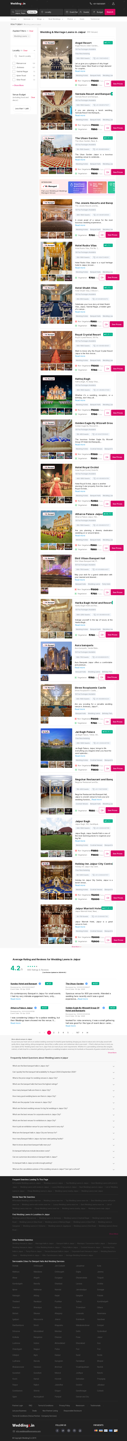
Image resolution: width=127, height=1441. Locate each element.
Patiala (100, 1295)
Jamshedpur (81, 1289)
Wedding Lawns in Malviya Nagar (57, 1222)
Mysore (58, 1307)
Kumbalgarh (17, 1283)
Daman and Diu (82, 1397)
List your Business (19, 1411)
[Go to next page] (83, 1033)
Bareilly (37, 1283)
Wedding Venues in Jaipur (22, 1243)
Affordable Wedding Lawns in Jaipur (26, 1183)
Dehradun (80, 1379)
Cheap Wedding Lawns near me (46, 1208)
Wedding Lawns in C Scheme (34, 1226)
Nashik (100, 1367)
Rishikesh (80, 1319)
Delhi (78, 1331)
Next (69, 56)
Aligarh (37, 1278)
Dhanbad (58, 1283)
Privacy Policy (64, 1406)
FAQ (30, 1406)
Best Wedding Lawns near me (92, 1205)
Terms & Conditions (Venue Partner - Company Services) (34, 1416)
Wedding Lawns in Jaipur (53, 1183)
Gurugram (59, 1361)
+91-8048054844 (102, 149)
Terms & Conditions (45, 1406)
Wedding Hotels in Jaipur (29, 1255)
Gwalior (79, 1385)
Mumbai (58, 1331)
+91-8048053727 (102, 525)
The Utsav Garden (75, 983)
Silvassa (16, 1331)
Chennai (58, 1337)
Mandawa (38, 1272)
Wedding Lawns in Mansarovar (24, 1218)
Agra (36, 1355)
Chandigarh (17, 1349)
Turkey (79, 1301)
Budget (100, 12)
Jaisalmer (80, 1266)
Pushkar (58, 1301)
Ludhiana (16, 1361)
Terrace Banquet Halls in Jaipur (57, 1251)
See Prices (118, 84)
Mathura (15, 1272)
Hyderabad (102, 1331)
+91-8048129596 (102, 215)
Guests (86, 12)
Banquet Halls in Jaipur (65, 1243)
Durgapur (59, 1278)
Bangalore (38, 1337)
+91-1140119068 (101, 789)
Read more (80, 71)
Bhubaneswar (18, 1367)
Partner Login (17, 1406)
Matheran (38, 1289)
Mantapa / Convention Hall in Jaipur (91, 1243)
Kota (99, 1266)
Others (100, 1307)
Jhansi (57, 1319)
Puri (77, 1349)
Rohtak (15, 1266)
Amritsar (58, 1367)
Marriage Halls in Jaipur (44, 1243)
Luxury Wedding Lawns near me (65, 1205)
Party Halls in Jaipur (70, 1247)
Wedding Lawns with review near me (36, 1205)
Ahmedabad (60, 1343)
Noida (99, 1355)
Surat (78, 1355)
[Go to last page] (87, 1033)
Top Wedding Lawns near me (77, 1201)
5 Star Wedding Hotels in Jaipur (47, 1247)
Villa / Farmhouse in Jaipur (52, 1255)
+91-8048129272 (101, 299)
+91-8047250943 (101, 434)
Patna (57, 1349)
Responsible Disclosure (73, 1411)
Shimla (36, 1391)
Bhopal (100, 1361)
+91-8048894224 (102, 699)
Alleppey (58, 1313)
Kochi (14, 1379)
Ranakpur (38, 1301)
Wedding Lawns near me (53, 1201)
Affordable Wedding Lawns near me (26, 1201)
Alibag (36, 1295)
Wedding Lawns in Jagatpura (59, 1226)
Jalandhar (59, 1385)
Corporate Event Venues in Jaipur (85, 1251)
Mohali (15, 1313)
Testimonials (95, 1406)
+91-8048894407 (102, 569)
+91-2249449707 (101, 875)
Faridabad (80, 1361)
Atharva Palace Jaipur (22, 1008)
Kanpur (58, 1355)
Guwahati (16, 1373)
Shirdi (36, 1325)
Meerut (58, 1373)
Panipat (58, 1397)
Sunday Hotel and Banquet (24, 983)
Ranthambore (18, 1325)
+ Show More (18, 85)
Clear (31, 31)
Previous (44, 56)
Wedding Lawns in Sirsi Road (85, 1226)
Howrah (58, 1379)
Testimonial (94, 19)
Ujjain (14, 1397)
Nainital (58, 1289)
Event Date (73, 12)
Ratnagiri (16, 1295)
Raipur (15, 1385)
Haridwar (101, 1319)
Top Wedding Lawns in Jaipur (77, 1183)
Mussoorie (38, 1319)
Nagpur (37, 1349)
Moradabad (38, 1331)
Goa (98, 1343)
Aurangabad (39, 1397)
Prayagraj (101, 1379)
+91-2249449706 (102, 743)
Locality (48, 12)
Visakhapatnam (82, 1367)
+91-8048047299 (103, 390)
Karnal (36, 1379)
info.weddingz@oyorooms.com (28, 1431)
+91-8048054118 (102, 478)
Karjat (57, 1295)
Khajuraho (59, 1325)
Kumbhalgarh (102, 1301)
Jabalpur (101, 1385)
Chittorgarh (38, 1266)
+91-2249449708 (102, 828)
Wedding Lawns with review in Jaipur (34, 1187)
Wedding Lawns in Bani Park (84, 1222)
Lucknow (16, 1343)
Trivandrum (80, 1307)
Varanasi (37, 1367)
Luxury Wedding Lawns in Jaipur (64, 1187)
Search (110, 12)
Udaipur (15, 1355)
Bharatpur (38, 1307)
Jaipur (99, 1337)
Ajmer (14, 1289)
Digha (78, 1272)
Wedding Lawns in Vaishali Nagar (76, 1218)
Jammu (100, 1272)
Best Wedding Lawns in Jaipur (91, 1187)
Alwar (14, 1278)
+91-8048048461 (102, 346)
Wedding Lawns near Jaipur (92, 1191)
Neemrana (101, 1313)
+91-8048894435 (103, 615)
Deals (82, 19)
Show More (112, 1052)
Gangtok (79, 1295)
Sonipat (100, 1325)
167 (77, 1033)
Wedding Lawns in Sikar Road (30, 1222)
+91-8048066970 (102, 657)
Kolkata (15, 1337)
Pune (78, 1337)
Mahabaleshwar (83, 1325)
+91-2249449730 (101, 916)
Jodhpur (79, 1373)
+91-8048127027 (102, 105)
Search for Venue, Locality (21, 11)
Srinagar (100, 1289)
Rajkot (36, 1385)
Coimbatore (17, 1391)
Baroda (37, 1361)
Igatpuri (15, 1319)
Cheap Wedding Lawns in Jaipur (39, 1191)
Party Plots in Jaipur (34, 1251)
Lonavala (80, 1313)
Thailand (16, 1301)
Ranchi (100, 1373)
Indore (36, 1343)
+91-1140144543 (102, 58)
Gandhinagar (81, 1391)
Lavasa (79, 1283)
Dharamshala (81, 1278)
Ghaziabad (80, 1343)
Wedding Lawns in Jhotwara (50, 1218)
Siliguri (58, 1391)
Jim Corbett (60, 1266)
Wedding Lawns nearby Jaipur (67, 1191)
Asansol (15, 1307)
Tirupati (100, 1278)
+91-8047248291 (102, 257)
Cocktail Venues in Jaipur (90, 1247)
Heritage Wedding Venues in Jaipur (79, 1255)
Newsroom (80, 1406)
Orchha (100, 1283)
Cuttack (100, 1391)
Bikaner (37, 1313)
